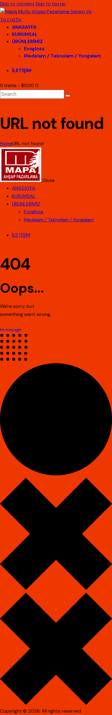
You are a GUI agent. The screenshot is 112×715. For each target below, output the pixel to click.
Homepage (11, 329)
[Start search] (67, 96)
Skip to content (17, 4)
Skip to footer (51, 4)
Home (6, 143)
